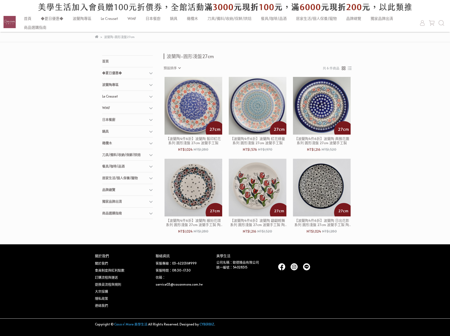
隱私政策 (101, 298)
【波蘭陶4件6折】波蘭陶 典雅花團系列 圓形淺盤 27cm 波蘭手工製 (321, 140)
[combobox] (172, 68)
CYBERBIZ (206, 324)
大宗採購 (101, 291)
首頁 (27, 18)
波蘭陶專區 (82, 18)
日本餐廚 (153, 18)
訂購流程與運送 (106, 277)
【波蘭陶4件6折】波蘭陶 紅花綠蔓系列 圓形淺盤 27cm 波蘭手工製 (257, 140)
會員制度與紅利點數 (109, 270)
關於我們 (101, 263)
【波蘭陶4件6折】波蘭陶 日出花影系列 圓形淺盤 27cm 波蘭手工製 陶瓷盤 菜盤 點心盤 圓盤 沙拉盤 (321, 222)
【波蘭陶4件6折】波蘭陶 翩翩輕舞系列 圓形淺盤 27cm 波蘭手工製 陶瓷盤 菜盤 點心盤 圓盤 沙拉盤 (257, 222)
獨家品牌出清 (382, 18)
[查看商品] (186, 106)
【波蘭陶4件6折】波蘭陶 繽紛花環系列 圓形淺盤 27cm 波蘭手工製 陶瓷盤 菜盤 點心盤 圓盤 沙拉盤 (193, 222)
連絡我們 (101, 305)
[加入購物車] (200, 106)
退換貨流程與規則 (108, 284)
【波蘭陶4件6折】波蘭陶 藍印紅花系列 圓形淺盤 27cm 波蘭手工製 (193, 140)
